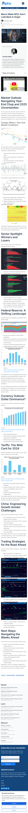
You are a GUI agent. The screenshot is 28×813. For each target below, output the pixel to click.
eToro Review (4, 733)
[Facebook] (2, 788)
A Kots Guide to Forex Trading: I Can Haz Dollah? (12, 695)
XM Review (3, 740)
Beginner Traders (20, 675)
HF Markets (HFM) (5, 736)
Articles (8, 24)
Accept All (14, 803)
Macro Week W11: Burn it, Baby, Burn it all (10, 717)
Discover (4, 723)
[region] (14, 802)
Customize (14, 806)
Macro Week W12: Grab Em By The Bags (10, 714)
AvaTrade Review (5, 729)
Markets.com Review (5, 725)
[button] (23, 3)
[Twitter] (4, 788)
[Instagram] (8, 788)
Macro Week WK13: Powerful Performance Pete (11, 698)
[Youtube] (6, 788)
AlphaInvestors (7, 770)
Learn (3, 704)
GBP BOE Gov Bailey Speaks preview (9, 687)
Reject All (14, 810)
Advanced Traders (15, 24)
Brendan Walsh (7, 56)
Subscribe (8, 764)
